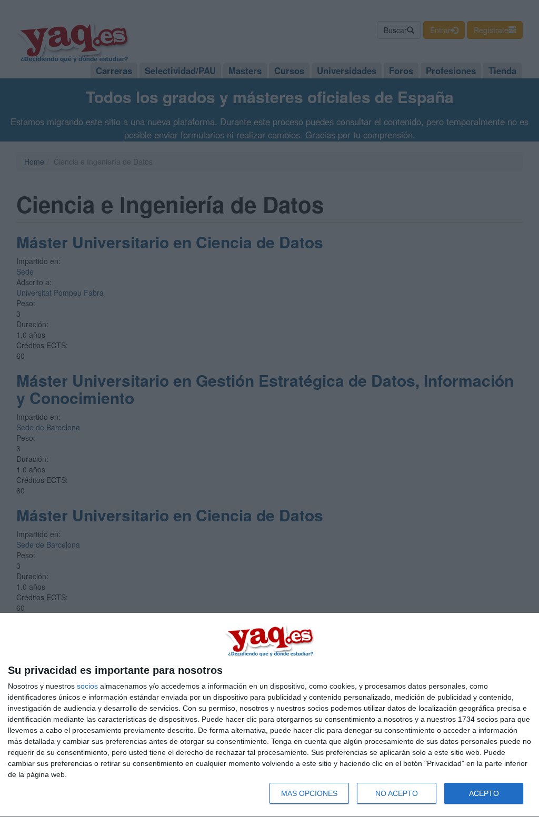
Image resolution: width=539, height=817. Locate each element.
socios (87, 686)
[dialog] (269, 715)
